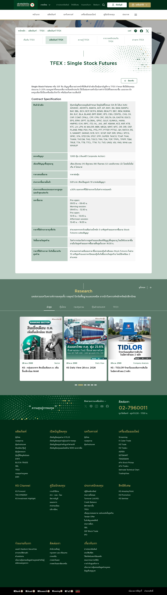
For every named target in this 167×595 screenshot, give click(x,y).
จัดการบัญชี (54, 498)
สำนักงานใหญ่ (55, 549)
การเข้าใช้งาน (54, 491)
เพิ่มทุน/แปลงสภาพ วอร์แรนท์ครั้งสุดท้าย (99, 513)
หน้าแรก (36, 14)
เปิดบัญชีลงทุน (58, 432)
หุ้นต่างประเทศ (20, 444)
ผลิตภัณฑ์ (51, 14)
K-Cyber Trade (125, 441)
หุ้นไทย (17, 437)
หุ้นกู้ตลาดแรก (20, 452)
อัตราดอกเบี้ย (89, 506)
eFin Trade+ (124, 466)
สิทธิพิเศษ (75, 5)
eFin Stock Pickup (126, 462)
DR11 (17, 477)
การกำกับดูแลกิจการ (91, 563)
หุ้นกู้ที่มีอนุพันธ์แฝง (22, 455)
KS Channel (22, 486)
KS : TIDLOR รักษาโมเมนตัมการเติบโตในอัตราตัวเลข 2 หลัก (129, 369)
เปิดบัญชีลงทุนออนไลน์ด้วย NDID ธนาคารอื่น (66, 448)
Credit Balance (90, 502)
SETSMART (123, 455)
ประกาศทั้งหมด (89, 495)
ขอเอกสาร (53, 502)
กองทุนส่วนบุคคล (21, 473)
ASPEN (122, 452)
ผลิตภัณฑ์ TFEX (54, 30)
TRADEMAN (124, 459)
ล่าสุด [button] (49, 307)
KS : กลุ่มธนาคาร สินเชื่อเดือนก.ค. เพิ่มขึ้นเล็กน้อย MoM (40, 369)
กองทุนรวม (19, 441)
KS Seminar (123, 498)
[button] (103, 5)
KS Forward (20, 491)
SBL (17, 466)
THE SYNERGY (21, 495)
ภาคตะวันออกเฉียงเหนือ (58, 563)
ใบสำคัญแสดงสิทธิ (91, 520)
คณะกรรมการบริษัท (91, 560)
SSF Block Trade (91, 531)
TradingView (124, 473)
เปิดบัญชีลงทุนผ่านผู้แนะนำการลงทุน (63, 441)
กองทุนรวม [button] (79, 307)
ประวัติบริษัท (88, 553)
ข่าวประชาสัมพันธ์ (62, 5)
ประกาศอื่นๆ (88, 524)
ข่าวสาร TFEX (138, 40)
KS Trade (122, 444)
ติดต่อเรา (96, 5)
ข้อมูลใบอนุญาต (89, 571)
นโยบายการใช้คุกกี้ (135, 591)
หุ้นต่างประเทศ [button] (98, 307)
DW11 (17, 459)
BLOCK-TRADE (21, 462)
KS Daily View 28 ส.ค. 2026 (81, 367)
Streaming (123, 437)
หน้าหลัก (21, 30)
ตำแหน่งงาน (19, 556)
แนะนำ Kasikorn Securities (26, 549)
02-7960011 (133, 408)
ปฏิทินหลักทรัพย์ (90, 491)
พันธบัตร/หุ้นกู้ (20, 448)
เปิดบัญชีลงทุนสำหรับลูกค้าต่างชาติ (62, 444)
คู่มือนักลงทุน (109, 14)
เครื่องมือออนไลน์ (88, 14)
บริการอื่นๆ (53, 509)
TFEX (42, 30)
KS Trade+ (123, 448)
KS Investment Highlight (25, 498)
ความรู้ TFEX (83, 40)
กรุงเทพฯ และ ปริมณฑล (58, 553)
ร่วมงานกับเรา (86, 5)
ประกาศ (125, 14)
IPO (85, 535)
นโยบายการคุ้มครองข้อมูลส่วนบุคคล (97, 567)
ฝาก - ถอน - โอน (56, 495)
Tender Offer (89, 517)
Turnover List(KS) (91, 498)
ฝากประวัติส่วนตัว (21, 553)
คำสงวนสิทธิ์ (148, 591)
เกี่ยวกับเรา (90, 543)
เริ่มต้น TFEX (29, 40)
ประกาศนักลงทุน (93, 486)
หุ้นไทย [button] (63, 307)
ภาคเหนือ (53, 556)
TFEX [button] (115, 307)
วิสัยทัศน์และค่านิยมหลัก (93, 556)
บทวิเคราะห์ (68, 14)
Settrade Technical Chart (129, 470)
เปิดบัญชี (119, 5)
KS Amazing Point (126, 491)
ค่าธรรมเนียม (54, 506)
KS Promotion (124, 495)
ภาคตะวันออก (55, 560)
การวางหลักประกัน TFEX (110, 40)
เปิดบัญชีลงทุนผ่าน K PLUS (60, 437)
